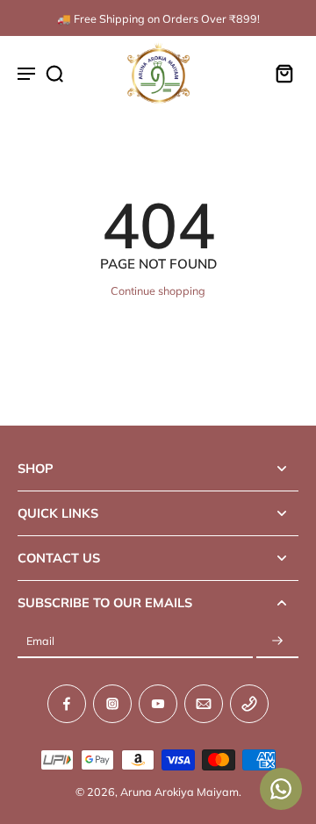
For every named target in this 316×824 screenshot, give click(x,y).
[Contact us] (281, 789)
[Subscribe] (277, 641)
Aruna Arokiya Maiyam (179, 792)
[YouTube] (158, 703)
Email (40, 641)
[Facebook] (66, 703)
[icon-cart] (279, 72)
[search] (54, 72)
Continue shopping (158, 290)
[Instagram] (112, 703)
